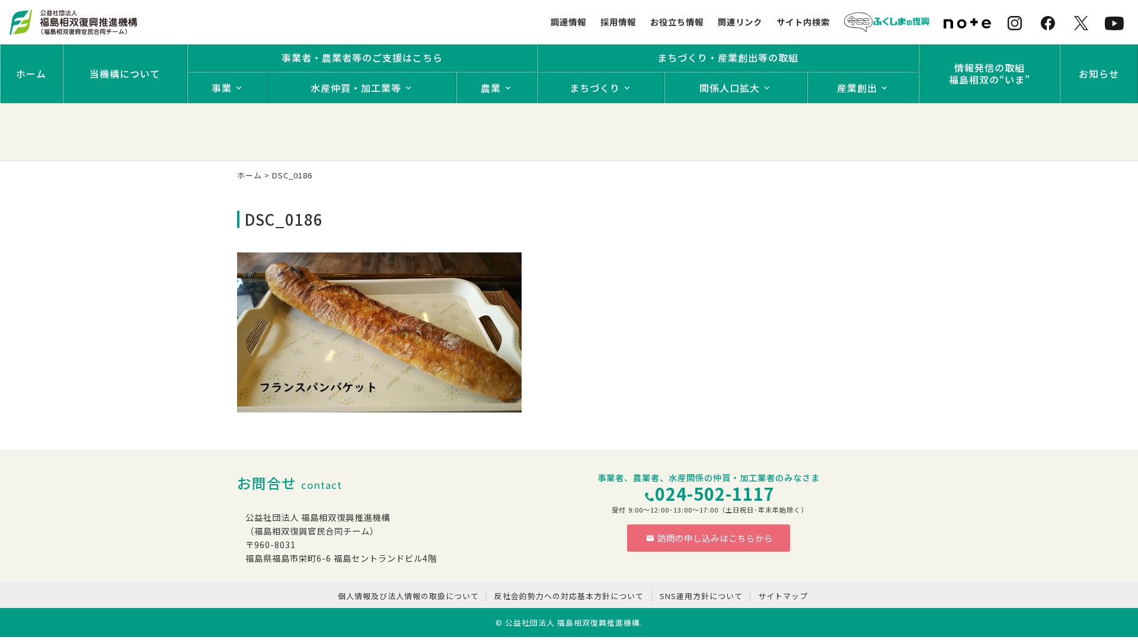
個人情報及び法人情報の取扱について (408, 595)
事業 (222, 88)
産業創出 (857, 88)
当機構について (124, 73)
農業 (491, 88)
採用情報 (618, 21)
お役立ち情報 (677, 21)
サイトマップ (783, 595)
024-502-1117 (715, 493)
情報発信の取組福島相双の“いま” (989, 73)
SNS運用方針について (701, 595)
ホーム (31, 73)
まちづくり (595, 88)
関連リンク (740, 21)
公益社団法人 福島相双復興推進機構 (572, 622)
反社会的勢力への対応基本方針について (569, 595)
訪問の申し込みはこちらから (715, 538)
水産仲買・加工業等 (356, 88)
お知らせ (1099, 73)
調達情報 (568, 21)
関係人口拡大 (729, 88)
